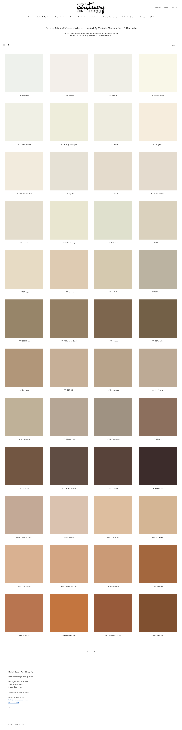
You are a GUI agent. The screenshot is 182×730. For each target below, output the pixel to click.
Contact (143, 17)
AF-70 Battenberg (69, 243)
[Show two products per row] (4, 45)
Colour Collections (43, 17)
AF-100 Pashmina (157, 292)
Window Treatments (128, 17)
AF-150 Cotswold (69, 439)
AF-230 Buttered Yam (69, 635)
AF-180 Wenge (158, 488)
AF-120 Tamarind (157, 341)
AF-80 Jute (157, 243)
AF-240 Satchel (157, 635)
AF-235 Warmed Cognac (113, 635)
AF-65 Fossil (24, 243)
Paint (71, 17)
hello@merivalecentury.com (18, 700)
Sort (173, 46)
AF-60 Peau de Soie (157, 194)
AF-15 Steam (113, 96)
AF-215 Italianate (113, 586)
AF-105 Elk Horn (24, 341)
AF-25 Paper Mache (24, 145)
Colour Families (60, 17)
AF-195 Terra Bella (113, 537)
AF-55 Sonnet (113, 194)
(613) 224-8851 (13, 702)
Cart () (174, 8)
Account (158, 7)
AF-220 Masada (158, 586)
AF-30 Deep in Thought (69, 145)
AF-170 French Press (69, 488)
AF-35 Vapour (113, 145)
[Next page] (101, 651)
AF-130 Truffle (69, 390)
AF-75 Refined (113, 243)
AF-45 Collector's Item (24, 194)
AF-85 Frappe (24, 292)
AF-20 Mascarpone (157, 96)
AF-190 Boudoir (69, 537)
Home (30, 17)
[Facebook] (9, 707)
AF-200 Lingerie (157, 537)
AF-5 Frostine (24, 96)
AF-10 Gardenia (69, 96)
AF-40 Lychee (157, 145)
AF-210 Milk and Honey (68, 586)
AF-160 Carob (157, 439)
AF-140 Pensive (158, 390)
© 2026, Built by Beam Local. (16, 724)
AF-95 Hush (113, 292)
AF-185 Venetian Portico (24, 537)
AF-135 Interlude (113, 390)
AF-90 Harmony (69, 292)
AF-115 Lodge (113, 341)
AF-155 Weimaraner (113, 439)
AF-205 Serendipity (24, 586)
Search (165, 7)
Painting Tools (83, 17)
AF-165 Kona (24, 488)
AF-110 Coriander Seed (68, 341)
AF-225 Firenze (24, 635)
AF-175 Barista (113, 488)
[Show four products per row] (8, 45)
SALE (152, 17)
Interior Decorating (110, 17)
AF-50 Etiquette (69, 194)
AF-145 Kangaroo (24, 439)
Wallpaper (95, 17)
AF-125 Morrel (24, 390)
